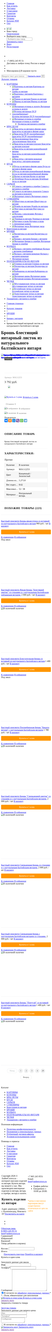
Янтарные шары (38, 276)
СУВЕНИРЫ (13, 199)
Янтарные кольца (20, 259)
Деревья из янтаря (40, 219)
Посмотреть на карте (14, 1214)
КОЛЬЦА (11, 246)
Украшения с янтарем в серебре (21, 299)
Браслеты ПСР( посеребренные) (27, 136)
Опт (9, 23)
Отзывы (10, 18)
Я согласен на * (27, 1293)
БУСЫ (10, 164)
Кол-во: (5, 1248)
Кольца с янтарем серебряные (31, 250)
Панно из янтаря (38, 99)
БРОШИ (11, 231)
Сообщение (6, 1290)
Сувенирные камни (21, 224)
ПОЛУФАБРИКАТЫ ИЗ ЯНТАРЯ (23, 261)
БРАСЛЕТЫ (12, 126)
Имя (3, 1265)
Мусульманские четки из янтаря (27, 286)
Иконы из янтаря (39, 101)
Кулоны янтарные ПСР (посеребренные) (31, 116)
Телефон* (5, 1268)
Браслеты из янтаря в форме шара (28, 131)
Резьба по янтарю (39, 206)
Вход (9, 44)
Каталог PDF (13, 21)
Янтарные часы (37, 226)
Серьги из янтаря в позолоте (30, 192)
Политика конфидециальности (21, 1129)
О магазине (12, 11)
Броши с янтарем (39, 239)
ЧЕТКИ (10, 281)
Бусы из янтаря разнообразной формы (30, 174)
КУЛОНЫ (11, 104)
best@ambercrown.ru (37, 1181)
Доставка (11, 8)
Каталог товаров (9, 79)
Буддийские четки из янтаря (25, 291)
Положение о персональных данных (24, 1131)
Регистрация (13, 46)
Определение (13, 34)
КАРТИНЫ (12, 84)
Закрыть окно (34, 76)
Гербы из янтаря (19, 91)
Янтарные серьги (39, 196)
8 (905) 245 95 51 (9, 1231)
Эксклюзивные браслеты (24, 141)
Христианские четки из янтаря (26, 296)
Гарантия (11, 13)
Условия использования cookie (21, 1136)
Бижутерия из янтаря (16, 229)
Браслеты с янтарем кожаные (26, 161)
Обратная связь (8, 1228)
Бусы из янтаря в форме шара (31, 167)
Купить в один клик (32, 1298)
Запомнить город (15, 42)
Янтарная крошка (40, 279)
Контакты (11, 16)
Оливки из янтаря (40, 264)
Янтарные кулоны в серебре (25, 121)
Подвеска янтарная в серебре (31, 124)
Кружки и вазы (36, 221)
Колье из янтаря (37, 176)
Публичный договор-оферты (20, 1134)
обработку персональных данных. (33, 1293)
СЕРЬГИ (11, 184)
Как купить (12, 6)
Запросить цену (26, 1327)
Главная (10, 3)
